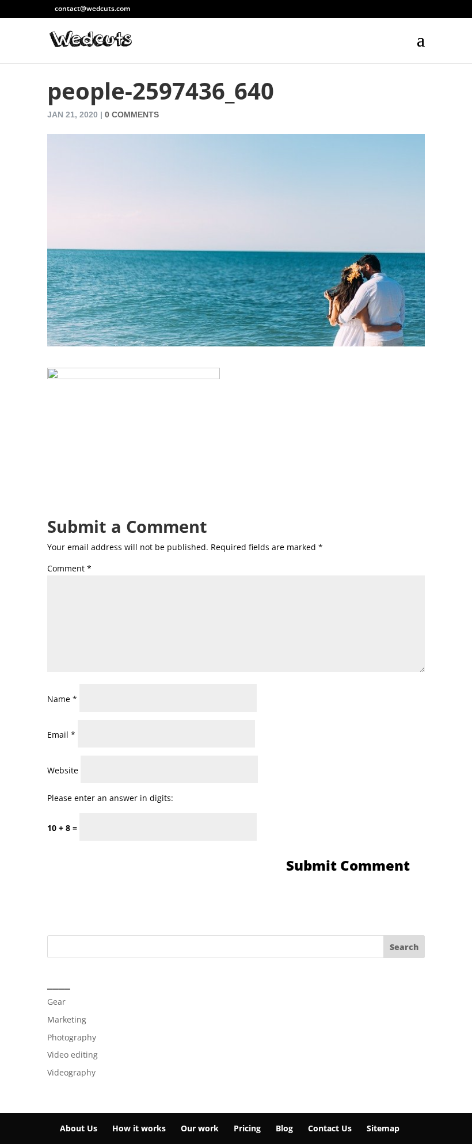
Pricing (247, 1128)
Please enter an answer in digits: (110, 797)
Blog (284, 1128)
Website (62, 770)
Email (61, 734)
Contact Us (330, 1128)
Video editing (72, 1054)
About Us (78, 1128)
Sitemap (383, 1128)
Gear (56, 1001)
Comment (69, 568)
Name (62, 698)
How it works (139, 1128)
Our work (200, 1128)
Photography (71, 1037)
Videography (71, 1072)
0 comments (132, 114)
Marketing (66, 1019)
